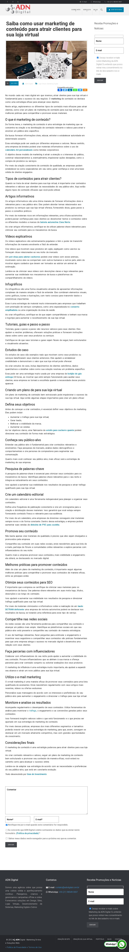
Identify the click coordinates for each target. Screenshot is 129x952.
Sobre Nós (75, 9)
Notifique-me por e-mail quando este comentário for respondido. (38, 825)
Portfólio (100, 939)
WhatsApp (97, 2)
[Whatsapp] (75, 90)
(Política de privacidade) (27, 833)
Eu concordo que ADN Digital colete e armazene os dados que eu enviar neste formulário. (42, 831)
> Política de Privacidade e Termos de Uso (23, 947)
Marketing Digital (52, 84)
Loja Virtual (42, 84)
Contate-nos (116, 9)
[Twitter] (65, 90)
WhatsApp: (53, 892)
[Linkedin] (70, 90)
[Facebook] (60, 90)
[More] (85, 90)
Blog (96, 9)
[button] (101, 9)
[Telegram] (80, 90)
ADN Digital (29, 84)
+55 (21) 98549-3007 (114, 2)
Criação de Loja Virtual (82, 939)
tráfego (32, 710)
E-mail (84, 2)
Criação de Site (64, 939)
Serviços (87, 9)
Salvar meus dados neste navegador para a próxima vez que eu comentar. (42, 838)
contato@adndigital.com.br (67, 887)
